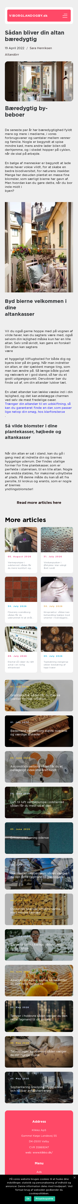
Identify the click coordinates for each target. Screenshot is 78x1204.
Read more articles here (39, 502)
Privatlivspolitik (44, 1198)
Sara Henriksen (41, 48)
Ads (39, 1172)
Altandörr (12, 54)
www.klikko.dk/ (43, 1152)
